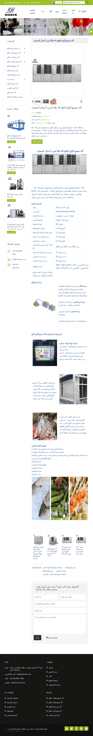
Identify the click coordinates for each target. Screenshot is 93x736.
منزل (7, 27)
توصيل (51, 667)
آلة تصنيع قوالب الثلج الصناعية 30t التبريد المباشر (16, 137)
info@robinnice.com (15, 3)
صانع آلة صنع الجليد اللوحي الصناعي (54, 574)
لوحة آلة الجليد (61, 571)
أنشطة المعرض (12, 715)
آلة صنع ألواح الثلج (26, 27)
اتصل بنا (73, 11)
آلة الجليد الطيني (12, 88)
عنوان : (7, 667)
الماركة (34, 113)
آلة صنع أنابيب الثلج (13, 57)
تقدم (37, 638)
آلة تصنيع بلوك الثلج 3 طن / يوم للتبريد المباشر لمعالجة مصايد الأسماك (16, 167)
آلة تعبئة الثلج (11, 92)
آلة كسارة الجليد (12, 84)
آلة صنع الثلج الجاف (13, 75)
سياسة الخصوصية (55, 685)
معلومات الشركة (12, 698)
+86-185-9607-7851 (33, 3)
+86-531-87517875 (18, 683)
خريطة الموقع (53, 680)
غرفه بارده (10, 79)
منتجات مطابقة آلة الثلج (15, 97)
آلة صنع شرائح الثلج (13, 48)
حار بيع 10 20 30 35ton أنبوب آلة (15, 195)
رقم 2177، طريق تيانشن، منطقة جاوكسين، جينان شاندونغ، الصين (26, 669)
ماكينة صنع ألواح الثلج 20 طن (52, 567)
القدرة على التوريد (41, 123)
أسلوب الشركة (12, 702)
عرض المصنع (64, 11)
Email (37, 141)
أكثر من (11, 142)
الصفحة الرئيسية (32, 11)
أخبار (50, 11)
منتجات (42, 11)
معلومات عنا (82, 11)
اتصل (6, 662)
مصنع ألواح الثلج (48, 571)
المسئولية (10, 711)
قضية (56, 11)
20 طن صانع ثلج (70, 567)
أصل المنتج (45, 116)
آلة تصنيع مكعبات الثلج (14, 62)
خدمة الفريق (53, 672)
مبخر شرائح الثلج (12, 70)
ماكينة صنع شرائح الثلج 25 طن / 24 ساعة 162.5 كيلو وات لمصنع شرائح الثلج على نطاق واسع (16, 227)
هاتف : (7, 678)
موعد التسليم (44, 119)
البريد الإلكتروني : (10, 674)
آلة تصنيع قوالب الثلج (14, 53)
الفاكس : (8, 683)
